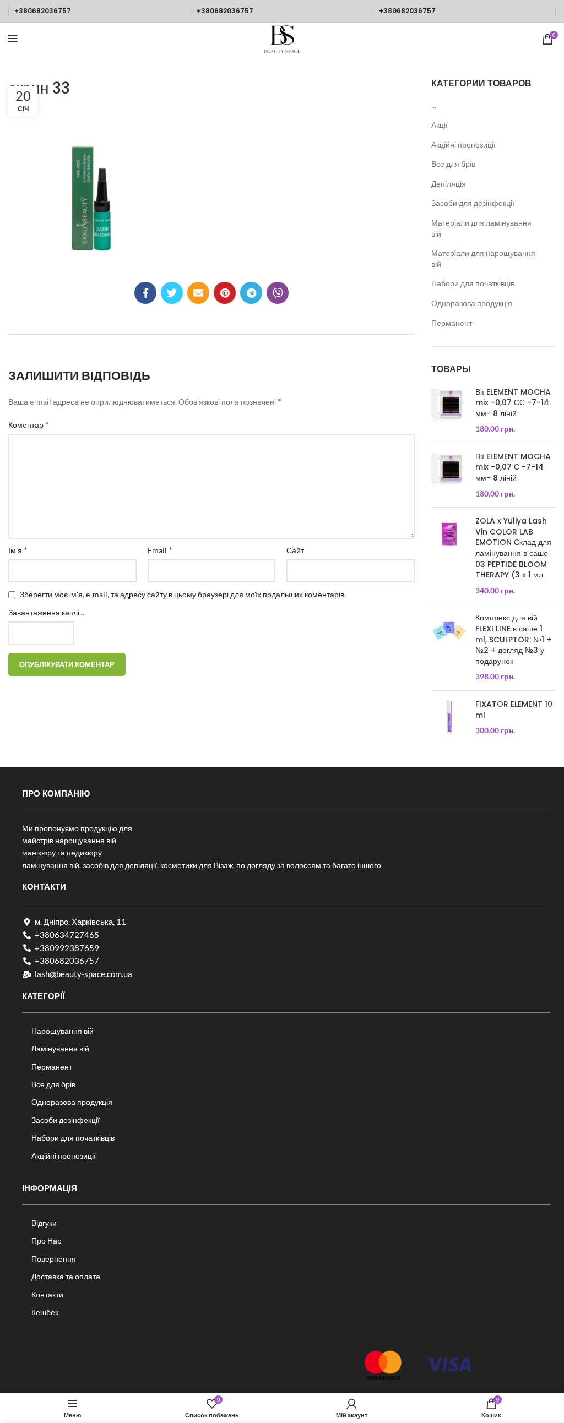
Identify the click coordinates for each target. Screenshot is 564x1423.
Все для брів (453, 163)
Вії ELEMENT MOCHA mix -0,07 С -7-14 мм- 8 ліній (513, 467)
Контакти (47, 1294)
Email (160, 549)
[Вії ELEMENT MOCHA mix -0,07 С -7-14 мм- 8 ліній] (449, 475)
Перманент (451, 323)
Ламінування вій (60, 1048)
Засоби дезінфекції (65, 1120)
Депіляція (448, 183)
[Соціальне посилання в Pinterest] (225, 293)
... (433, 105)
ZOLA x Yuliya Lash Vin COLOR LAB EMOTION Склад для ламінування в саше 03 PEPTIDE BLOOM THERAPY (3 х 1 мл (513, 548)
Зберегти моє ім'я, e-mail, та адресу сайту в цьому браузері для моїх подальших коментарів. (183, 594)
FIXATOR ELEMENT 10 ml (513, 710)
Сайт (295, 550)
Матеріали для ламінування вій (481, 228)
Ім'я (17, 549)
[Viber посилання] (278, 293)
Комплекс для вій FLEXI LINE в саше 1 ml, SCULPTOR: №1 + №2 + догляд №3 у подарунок (513, 639)
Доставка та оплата (65, 1276)
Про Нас (46, 1240)
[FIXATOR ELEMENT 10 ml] (449, 717)
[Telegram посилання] (251, 293)
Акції (439, 124)
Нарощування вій (62, 1030)
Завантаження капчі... (46, 612)
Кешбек (44, 1312)
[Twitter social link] (172, 293)
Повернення (53, 1258)
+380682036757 (42, 10)
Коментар (28, 424)
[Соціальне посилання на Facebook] (145, 293)
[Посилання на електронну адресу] (198, 293)
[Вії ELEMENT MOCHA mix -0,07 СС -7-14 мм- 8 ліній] (449, 410)
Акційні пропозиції (463, 144)
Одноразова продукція (471, 303)
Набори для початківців (472, 283)
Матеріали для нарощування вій (483, 258)
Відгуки (44, 1223)
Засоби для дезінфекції (472, 203)
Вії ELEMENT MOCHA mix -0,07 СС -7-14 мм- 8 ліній (513, 403)
